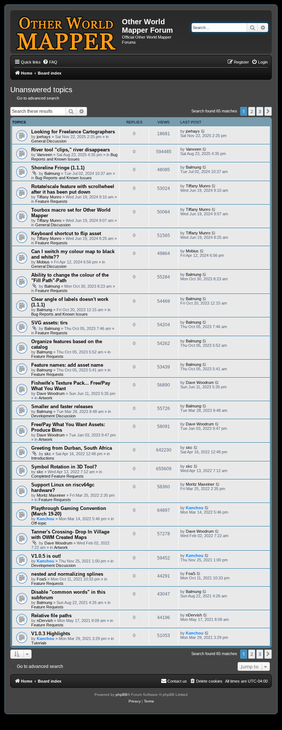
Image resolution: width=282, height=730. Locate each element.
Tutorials (39, 643)
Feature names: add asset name (67, 365)
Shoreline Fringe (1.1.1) (57, 167)
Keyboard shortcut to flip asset (66, 233)
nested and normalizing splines (67, 574)
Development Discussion (53, 416)
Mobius (43, 262)
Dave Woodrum (51, 393)
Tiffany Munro (49, 197)
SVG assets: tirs (49, 323)
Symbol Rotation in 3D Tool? (64, 467)
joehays (44, 136)
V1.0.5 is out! (46, 556)
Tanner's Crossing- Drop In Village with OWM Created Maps (70, 534)
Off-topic (39, 523)
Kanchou (45, 519)
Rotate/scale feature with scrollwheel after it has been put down (72, 189)
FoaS (41, 579)
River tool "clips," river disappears (70, 149)
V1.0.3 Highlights (50, 633)
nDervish (45, 620)
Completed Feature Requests (57, 476)
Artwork (46, 398)
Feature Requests (51, 201)
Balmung (52, 173)
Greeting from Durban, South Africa (71, 448)
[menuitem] (50, 62)
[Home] (67, 32)
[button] (268, 111)
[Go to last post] (203, 131)
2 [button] (251, 111)
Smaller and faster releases (62, 406)
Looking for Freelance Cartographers (73, 131)
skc (47, 454)
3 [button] (259, 111)
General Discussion (48, 141)
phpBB (121, 695)
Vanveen (44, 154)
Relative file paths (51, 615)
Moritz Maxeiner (51, 495)
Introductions (42, 458)
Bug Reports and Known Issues (74, 156)
